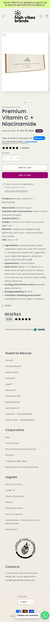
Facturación (11, 529)
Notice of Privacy (13, 484)
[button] (3, 16)
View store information (16, 191)
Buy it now (25, 175)
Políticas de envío (14, 508)
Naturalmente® (13, 396)
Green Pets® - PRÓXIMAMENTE (20, 420)
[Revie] (39, 329)
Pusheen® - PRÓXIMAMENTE (18, 414)
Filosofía (9, 455)
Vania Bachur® (12, 408)
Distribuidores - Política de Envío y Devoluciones (22, 522)
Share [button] (8, 305)
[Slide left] (19, 102)
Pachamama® (12, 402)
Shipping (5, 143)
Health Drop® (11, 372)
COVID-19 (10, 490)
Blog (7, 437)
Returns (9, 502)
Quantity (6, 153)
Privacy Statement (14, 496)
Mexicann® (10, 390)
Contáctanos (12, 443)
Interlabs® (10, 378)
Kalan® (8, 384)
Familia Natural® (13, 366)
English (24, 602)
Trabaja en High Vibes (16, 461)
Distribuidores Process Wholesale (21, 467)
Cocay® (9, 360)
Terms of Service (14, 514)
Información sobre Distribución (20, 449)
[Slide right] (31, 102)
